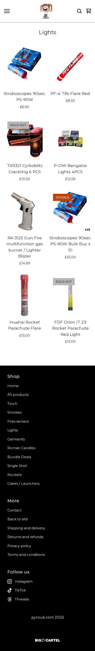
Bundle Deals (19, 457)
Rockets (14, 474)
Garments (16, 439)
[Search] (79, 11)
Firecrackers (18, 421)
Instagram (24, 581)
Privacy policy (19, 546)
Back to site (17, 519)
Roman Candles (21, 448)
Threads (22, 599)
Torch (12, 403)
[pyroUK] (46, 11)
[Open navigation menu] (7, 11)
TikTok (20, 590)
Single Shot (17, 465)
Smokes (14, 412)
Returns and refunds (25, 537)
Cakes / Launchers (23, 483)
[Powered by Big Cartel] (47, 640)
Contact (14, 510)
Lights (12, 430)
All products (18, 394)
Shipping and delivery (26, 528)
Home (13, 386)
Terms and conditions (26, 554)
